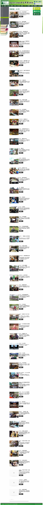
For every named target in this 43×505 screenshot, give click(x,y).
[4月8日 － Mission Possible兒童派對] (14, 395)
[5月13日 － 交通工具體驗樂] (14, 268)
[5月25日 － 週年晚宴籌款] (14, 219)
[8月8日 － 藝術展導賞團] (14, 24)
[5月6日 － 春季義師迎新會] (14, 288)
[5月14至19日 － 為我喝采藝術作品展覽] (14, 258)
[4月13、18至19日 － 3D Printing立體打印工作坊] (14, 375)
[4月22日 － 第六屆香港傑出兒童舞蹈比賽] (14, 327)
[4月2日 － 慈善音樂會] (14, 405)
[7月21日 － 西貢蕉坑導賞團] (14, 93)
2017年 (2, 17)
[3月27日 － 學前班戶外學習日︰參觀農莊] (14, 444)
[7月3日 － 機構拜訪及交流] (14, 141)
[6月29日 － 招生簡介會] (14, 161)
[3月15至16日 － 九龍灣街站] (14, 483)
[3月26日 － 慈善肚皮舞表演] (14, 463)
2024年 (2, 8)
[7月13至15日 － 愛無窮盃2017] (14, 122)
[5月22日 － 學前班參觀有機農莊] (14, 229)
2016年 (2, 18)
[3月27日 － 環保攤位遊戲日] (14, 453)
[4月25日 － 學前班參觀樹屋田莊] (14, 297)
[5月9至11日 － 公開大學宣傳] (14, 278)
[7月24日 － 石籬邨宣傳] (14, 83)
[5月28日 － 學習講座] (14, 210)
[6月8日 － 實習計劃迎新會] (14, 180)
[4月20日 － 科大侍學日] (14, 346)
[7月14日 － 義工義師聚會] (14, 112)
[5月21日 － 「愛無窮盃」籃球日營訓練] (14, 239)
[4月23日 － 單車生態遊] (14, 307)
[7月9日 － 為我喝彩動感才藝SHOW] (14, 132)
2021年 (2, 12)
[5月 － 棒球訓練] (14, 190)
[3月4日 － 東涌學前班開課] (14, 492)
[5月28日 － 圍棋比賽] (14, 200)
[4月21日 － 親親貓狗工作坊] (14, 336)
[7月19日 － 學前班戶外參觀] (14, 102)
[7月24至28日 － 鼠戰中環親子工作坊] (14, 63)
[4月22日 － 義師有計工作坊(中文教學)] (14, 317)
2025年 (2, 7)
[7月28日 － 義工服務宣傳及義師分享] (14, 54)
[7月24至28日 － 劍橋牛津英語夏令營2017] (14, 73)
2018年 (2, 16)
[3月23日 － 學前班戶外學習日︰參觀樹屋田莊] (14, 473)
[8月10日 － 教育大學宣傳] (14, 15)
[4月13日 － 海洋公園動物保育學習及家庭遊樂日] (14, 385)
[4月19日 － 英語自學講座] (14, 366)
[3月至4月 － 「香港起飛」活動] (14, 414)
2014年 (2, 21)
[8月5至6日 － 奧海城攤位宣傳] (14, 34)
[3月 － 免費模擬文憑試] (14, 424)
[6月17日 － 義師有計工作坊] (14, 171)
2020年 (2, 13)
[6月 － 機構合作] (14, 151)
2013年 (2, 22)
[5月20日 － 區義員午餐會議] (14, 249)
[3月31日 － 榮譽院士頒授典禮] (14, 434)
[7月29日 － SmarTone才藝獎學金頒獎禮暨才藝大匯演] (14, 44)
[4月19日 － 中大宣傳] (14, 356)
